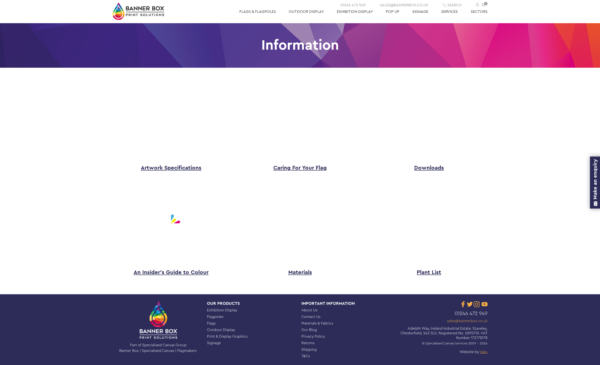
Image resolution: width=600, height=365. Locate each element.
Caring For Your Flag (300, 168)
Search (454, 5)
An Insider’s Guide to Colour (171, 272)
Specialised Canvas (158, 351)
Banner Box (129, 351)
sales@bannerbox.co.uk (404, 5)
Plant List (429, 272)
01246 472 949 (353, 5)
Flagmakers (187, 351)
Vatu (484, 352)
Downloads (429, 168)
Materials (300, 272)
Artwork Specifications (171, 168)
